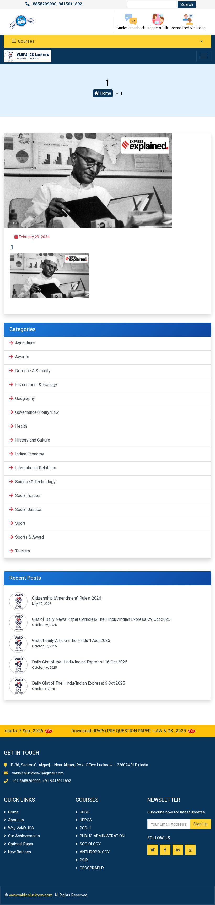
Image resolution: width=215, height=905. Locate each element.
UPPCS (86, 820)
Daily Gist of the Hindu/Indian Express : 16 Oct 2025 (79, 662)
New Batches (19, 852)
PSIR (84, 860)
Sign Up (201, 824)
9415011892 (70, 4)
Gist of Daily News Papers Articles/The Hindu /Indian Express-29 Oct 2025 (101, 619)
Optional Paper (20, 844)
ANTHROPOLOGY (95, 852)
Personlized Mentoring (188, 28)
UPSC (84, 812)
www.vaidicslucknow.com (30, 895)
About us (16, 820)
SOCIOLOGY (90, 844)
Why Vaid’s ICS (21, 828)
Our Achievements (24, 836)
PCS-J (85, 828)
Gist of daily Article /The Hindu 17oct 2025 (71, 640)
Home (105, 93)
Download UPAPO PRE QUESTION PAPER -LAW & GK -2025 (118, 730)
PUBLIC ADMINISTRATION (102, 836)
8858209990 (44, 4)
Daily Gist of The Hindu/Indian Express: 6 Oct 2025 (78, 683)
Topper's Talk (158, 28)
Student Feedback (131, 28)
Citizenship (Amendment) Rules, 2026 (66, 598)
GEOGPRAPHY (92, 867)
